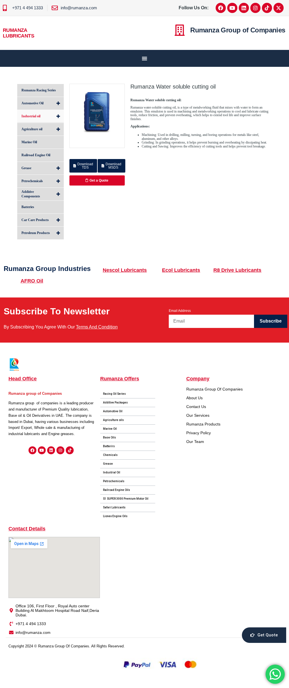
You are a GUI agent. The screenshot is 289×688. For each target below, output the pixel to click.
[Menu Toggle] (144, 58)
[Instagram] (255, 8)
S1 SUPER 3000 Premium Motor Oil (125, 498)
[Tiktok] (267, 8)
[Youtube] (232, 8)
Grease (108, 463)
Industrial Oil (111, 472)
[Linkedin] (244, 8)
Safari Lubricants (114, 507)
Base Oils (109, 437)
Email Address (180, 311)
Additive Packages (115, 402)
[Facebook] (221, 8)
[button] (83, 166)
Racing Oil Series (114, 393)
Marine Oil (110, 428)
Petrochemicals (113, 481)
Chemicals (110, 455)
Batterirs (109, 446)
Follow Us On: (194, 7)
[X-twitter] (278, 8)
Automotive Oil (112, 411)
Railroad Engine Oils (116, 489)
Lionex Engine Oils (115, 516)
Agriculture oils (113, 420)
